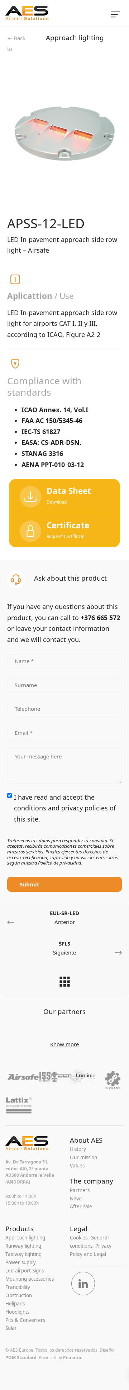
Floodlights (17, 1312)
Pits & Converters (25, 1320)
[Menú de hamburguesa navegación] (115, 13)
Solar (11, 1328)
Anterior (64, 917)
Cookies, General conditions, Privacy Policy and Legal (90, 1245)
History (78, 1149)
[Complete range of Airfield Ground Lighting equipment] (48, 13)
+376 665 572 (100, 617)
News (76, 1198)
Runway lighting (23, 1246)
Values (77, 1165)
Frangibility (17, 1287)
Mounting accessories (29, 1279)
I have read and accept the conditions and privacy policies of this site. (65, 808)
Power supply (20, 1262)
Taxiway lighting (23, 1254)
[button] (64, 530)
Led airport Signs (24, 1270)
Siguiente (64, 948)
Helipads (15, 1303)
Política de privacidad (59, 863)
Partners (80, 1190)
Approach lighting (75, 37)
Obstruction (18, 1295)
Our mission (83, 1157)
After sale (81, 1206)
